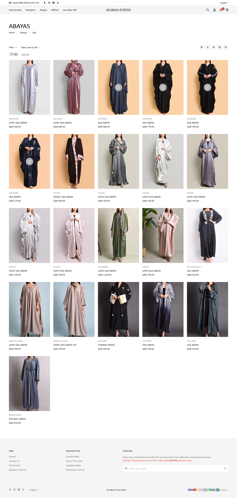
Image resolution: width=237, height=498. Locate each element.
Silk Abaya (104, 122)
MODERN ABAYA (106, 344)
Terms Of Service (74, 460)
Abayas (43, 9)
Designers (31, 9)
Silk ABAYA (148, 344)
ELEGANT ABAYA (17, 418)
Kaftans (55, 9)
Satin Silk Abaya (18, 122)
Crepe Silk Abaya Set (65, 344)
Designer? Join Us (17, 469)
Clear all (25, 54)
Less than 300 (70, 9)
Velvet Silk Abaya (63, 196)
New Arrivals (15, 9)
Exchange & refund (75, 469)
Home (12, 32)
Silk (15, 54)
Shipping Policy (73, 465)
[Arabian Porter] (118, 10)
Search (12, 456)
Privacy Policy (72, 456)
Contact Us (14, 460)
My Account (14, 465)
